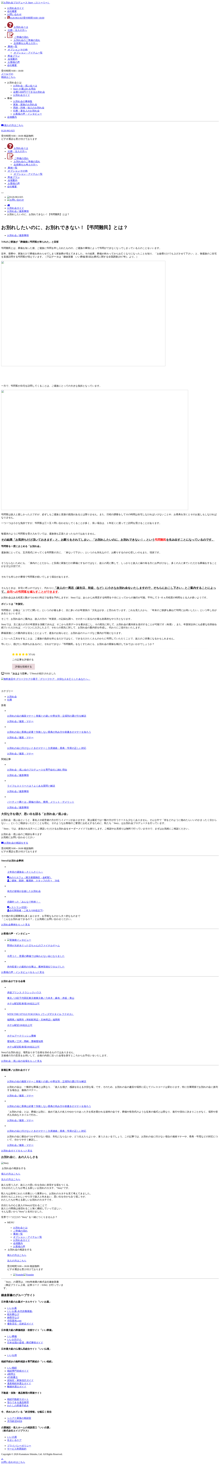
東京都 (32, 998)
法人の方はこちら (10, 1179)
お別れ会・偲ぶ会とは (25, 85)
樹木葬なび (13, 1314)
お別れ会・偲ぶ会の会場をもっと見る (21, 1061)
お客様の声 (19, 1246)
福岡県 (56, 1019)
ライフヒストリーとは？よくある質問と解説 (31, 786)
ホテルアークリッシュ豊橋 (21, 1036)
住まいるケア (14, 1440)
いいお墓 (12, 1308)
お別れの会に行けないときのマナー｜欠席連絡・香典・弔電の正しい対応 (46, 748)
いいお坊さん (14, 1339)
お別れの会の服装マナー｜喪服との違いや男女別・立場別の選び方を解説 (46, 716)
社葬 (9, 699)
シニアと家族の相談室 (19, 1418)
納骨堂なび (13, 1317)
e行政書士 (12, 1377)
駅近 (16, 1003)
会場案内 (18, 1243)
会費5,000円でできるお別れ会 (29, 92)
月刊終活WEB (14, 1421)
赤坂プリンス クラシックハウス (24, 992)
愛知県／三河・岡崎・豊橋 (21, 1041)
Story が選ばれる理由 (24, 89)
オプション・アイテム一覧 (27, 1237)
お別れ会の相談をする (16, 843)
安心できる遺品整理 (18, 1402)
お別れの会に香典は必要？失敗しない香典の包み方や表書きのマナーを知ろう (49, 732)
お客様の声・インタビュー (27, 114)
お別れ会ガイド (21, 95)
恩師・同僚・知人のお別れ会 (28, 107)
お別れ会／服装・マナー (20, 721)
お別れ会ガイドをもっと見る (16, 1150)
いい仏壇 (12, 1355)
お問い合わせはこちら (13, 1462)
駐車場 (22, 1003)
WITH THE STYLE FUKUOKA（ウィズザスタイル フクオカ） (40, 1014)
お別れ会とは (20, 1227)
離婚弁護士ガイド (16, 1386)
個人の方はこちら (13, 125)
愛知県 (39, 1041)
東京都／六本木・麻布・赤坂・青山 (55, 998)
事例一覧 (18, 1234)
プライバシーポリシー (19, 1445)
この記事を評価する (23, 659)
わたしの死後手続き (18, 1405)
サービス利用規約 (16, 1449)
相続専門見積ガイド (18, 1371)
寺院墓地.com (14, 1320)
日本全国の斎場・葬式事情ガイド (25, 1342)
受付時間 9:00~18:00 (27, 18)
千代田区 (24, 998)
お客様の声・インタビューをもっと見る (22, 972)
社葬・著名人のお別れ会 (26, 111)
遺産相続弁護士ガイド (19, 1383)
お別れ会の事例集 (22, 101)
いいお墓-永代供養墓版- (20, 1311)
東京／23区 (13, 998)
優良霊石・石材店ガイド (20, 1323)
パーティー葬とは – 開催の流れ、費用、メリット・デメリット (40, 802)
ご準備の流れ (20, 1231)
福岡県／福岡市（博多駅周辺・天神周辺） (30, 1019)
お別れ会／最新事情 (18, 775)
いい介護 (12, 1437)
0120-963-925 (8, 130)
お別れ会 (12, 696)
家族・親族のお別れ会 (25, 104)
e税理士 (11, 1374)
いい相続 (12, 1368)
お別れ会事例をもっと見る (15, 924)
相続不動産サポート (18, 1399)
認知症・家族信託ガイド (20, 1380)
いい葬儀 (12, 1336)
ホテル (10, 1003)
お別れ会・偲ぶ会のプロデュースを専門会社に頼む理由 (37, 769)
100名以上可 (33, 1003)
